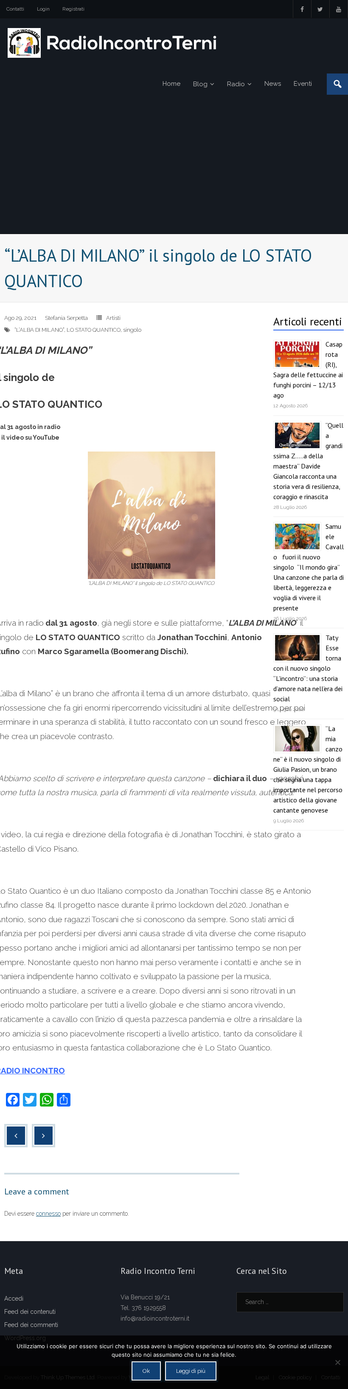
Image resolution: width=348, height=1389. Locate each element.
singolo (132, 330)
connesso (48, 1213)
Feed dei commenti (31, 1324)
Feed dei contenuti (30, 1311)
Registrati (73, 9)
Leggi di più (190, 1371)
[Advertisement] (174, 169)
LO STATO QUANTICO (94, 330)
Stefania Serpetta (66, 318)
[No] (337, 1362)
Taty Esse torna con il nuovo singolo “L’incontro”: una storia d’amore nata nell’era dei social (307, 668)
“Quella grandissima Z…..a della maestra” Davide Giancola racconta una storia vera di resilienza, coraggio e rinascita (308, 461)
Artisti (113, 318)
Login (43, 9)
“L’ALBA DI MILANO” (39, 330)
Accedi (13, 1298)
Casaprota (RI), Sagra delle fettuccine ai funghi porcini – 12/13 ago (308, 369)
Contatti (15, 9)
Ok (146, 1371)
